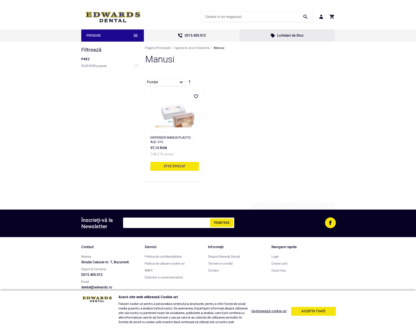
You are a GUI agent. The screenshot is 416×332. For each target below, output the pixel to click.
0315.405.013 (195, 35)
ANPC (149, 270)
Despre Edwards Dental (224, 256)
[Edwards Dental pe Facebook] (330, 222)
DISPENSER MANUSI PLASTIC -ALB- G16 (171, 140)
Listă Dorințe (195, 96)
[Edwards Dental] (113, 17)
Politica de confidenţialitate (163, 256)
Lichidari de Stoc (290, 35)
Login (275, 256)
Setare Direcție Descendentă (189, 83)
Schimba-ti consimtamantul (164, 277)
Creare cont (279, 263)
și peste (94, 66)
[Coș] (332, 16)
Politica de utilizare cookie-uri (165, 263)
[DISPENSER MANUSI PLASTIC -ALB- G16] (174, 107)
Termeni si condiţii (220, 263)
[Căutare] (305, 16)
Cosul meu (278, 270)
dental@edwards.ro (96, 287)
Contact (213, 270)
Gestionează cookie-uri (269, 311)
